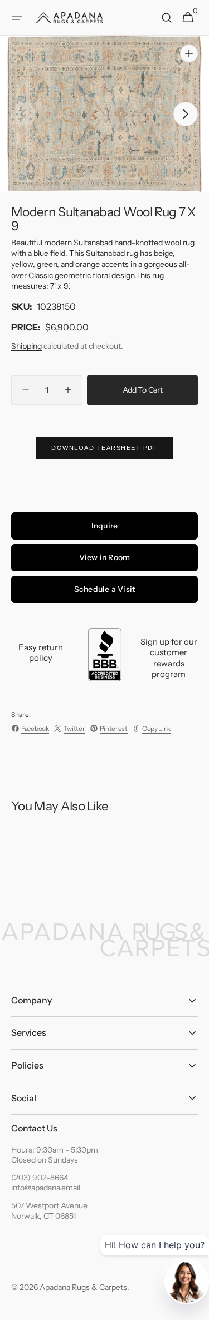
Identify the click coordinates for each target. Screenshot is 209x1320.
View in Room (104, 557)
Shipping (26, 346)
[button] (16, 18)
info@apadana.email (45, 1188)
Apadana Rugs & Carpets (83, 1287)
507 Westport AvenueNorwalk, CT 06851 (49, 1210)
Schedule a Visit (104, 589)
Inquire (104, 526)
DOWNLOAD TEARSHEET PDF (104, 447)
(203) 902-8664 (39, 1178)
